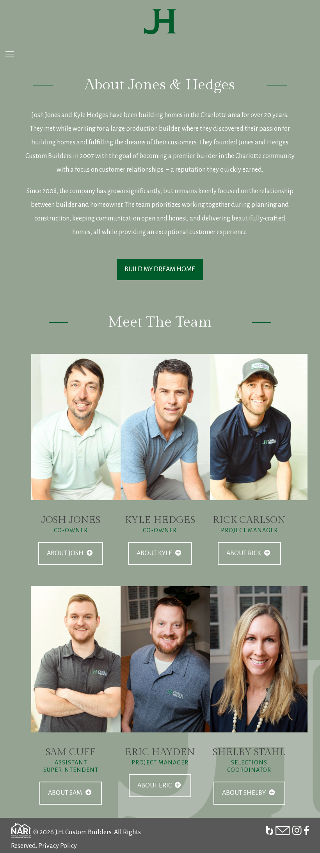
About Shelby (244, 792)
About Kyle (155, 553)
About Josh (66, 553)
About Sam (65, 792)
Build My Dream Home (159, 269)
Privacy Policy (57, 845)
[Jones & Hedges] (160, 21)
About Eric (155, 785)
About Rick (244, 553)
